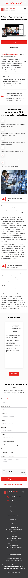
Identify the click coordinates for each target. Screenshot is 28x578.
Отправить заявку (14, 479)
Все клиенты (14, 373)
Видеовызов (14, 540)
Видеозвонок (14, 531)
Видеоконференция (14, 527)
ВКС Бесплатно (14, 47)
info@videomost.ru (15, 500)
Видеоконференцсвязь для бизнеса (14, 547)
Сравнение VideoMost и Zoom (14, 558)
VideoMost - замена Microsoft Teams (14, 560)
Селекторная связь (14, 549)
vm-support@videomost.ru (11, 566)
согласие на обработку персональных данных (14, 484)
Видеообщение (14, 536)
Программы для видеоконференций (14, 529)
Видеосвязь (14, 552)
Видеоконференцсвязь (14, 534)
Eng (23, 491)
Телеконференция (14, 545)
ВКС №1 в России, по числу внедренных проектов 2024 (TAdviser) (14, 2)
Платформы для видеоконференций (14, 543)
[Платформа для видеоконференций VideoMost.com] (8, 9)
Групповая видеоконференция (14, 554)
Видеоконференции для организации (14, 538)
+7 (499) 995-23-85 (15, 496)
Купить (14, 42)
